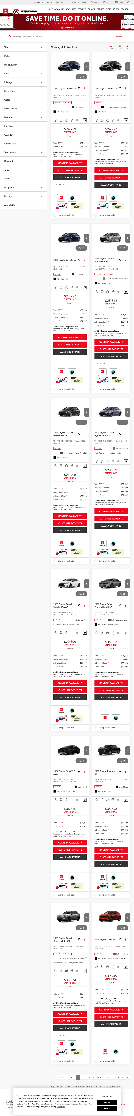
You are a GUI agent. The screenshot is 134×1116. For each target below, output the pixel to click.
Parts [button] (108, 9)
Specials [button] (82, 9)
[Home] (49, 9)
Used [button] (73, 9)
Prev (72, 1077)
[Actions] (84, 88)
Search (119, 36)
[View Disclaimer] (77, 120)
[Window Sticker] (85, 120)
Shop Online (58, 9)
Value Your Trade (70, 177)
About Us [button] (125, 9)
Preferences (107, 1096)
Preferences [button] (61, 1107)
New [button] (68, 9)
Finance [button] (91, 9)
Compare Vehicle (66, 215)
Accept (107, 1108)
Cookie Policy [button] (83, 1104)
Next (100, 1077)
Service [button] (100, 9)
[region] (70, 149)
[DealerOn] (12, 1101)
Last (109, 1077)
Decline (107, 1102)
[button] (86, 66)
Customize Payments (70, 170)
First (63, 1077)
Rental (116, 9)
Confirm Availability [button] (70, 162)
